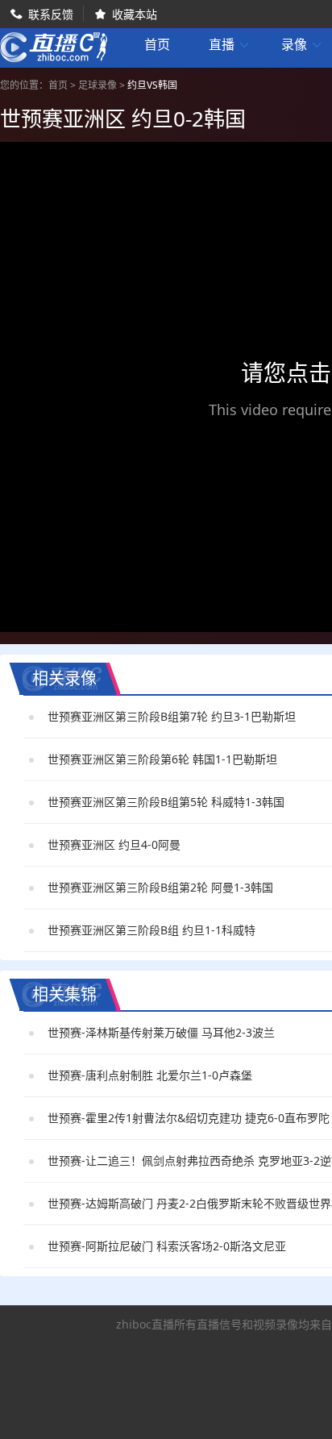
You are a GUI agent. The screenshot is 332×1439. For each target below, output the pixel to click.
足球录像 (97, 85)
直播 (230, 45)
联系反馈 (50, 14)
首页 (157, 46)
